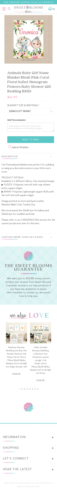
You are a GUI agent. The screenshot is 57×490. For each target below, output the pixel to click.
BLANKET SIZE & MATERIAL (23, 105)
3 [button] (24, 389)
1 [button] (19, 389)
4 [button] (27, 389)
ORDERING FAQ (30, 220)
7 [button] (35, 389)
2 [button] (22, 389)
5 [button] (29, 389)
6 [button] (32, 389)
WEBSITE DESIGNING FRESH (28, 487)
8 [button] (37, 389)
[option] (28, 40)
